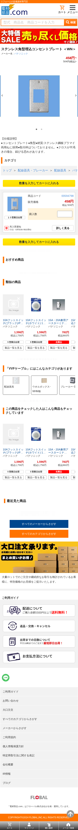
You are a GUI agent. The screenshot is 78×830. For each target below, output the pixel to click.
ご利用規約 (9, 737)
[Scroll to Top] (70, 814)
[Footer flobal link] (39, 798)
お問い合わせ (11, 700)
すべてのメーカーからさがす (39, 523)
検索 (73, 22)
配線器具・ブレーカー (33, 170)
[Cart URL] (62, 9)
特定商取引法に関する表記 (18, 755)
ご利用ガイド (11, 691)
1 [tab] (36, 129)
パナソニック (21, 53)
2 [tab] (41, 129)
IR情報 (7, 773)
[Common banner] (39, 37)
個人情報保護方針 (13, 746)
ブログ (7, 782)
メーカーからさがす (15, 728)
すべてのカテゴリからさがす (39, 533)
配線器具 (60, 170)
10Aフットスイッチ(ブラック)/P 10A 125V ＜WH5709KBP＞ (13, 322)
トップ (7, 170)
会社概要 (8, 764)
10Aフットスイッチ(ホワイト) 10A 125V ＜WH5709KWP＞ (36, 322)
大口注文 (8, 709)
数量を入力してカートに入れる (39, 183)
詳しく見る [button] (62, 228)
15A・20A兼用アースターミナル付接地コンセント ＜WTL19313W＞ (58, 322)
